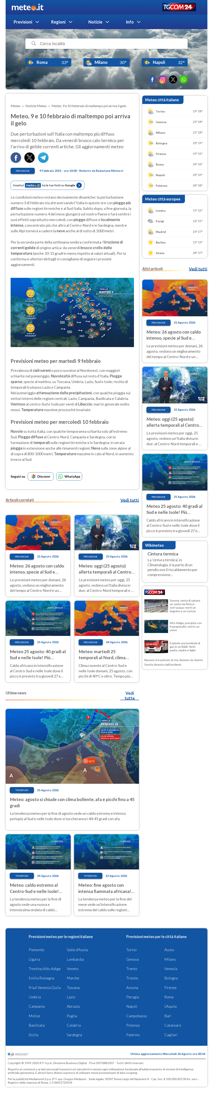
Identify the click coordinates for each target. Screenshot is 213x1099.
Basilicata (37, 1025)
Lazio (71, 997)
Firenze (170, 987)
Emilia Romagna (41, 978)
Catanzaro (172, 1025)
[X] (173, 79)
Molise (34, 1016)
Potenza (133, 1025)
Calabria (74, 1025)
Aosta (169, 949)
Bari (167, 1016)
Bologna (171, 978)
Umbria (35, 997)
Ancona (132, 987)
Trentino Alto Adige (45, 968)
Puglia (72, 1016)
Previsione (23, 170)
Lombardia (75, 959)
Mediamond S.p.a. (40, 1079)
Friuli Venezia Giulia (45, 987)
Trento (131, 968)
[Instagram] (163, 79)
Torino (131, 949)
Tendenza (21, 790)
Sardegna (74, 1034)
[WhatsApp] (183, 79)
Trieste (132, 978)
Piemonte (36, 949)
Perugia (132, 997)
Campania (37, 1006)
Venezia (170, 968)
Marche (73, 978)
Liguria (34, 959)
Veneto (73, 968)
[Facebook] (152, 79)
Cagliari (170, 1034)
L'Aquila (170, 1006)
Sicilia (33, 1034)
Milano (170, 959)
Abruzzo (73, 1006)
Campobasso (136, 1016)
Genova (132, 959)
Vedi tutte (130, 696)
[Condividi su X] (29, 161)
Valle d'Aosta (77, 949)
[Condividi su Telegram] (43, 161)
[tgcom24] (179, 7)
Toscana (73, 987)
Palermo (133, 1034)
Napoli (131, 1006)
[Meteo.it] (27, 7)
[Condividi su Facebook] (16, 161)
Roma (168, 997)
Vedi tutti (129, 500)
